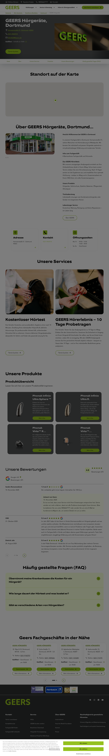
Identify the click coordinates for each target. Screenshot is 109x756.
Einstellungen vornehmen (83, 753)
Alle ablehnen (83, 749)
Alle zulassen (83, 743)
